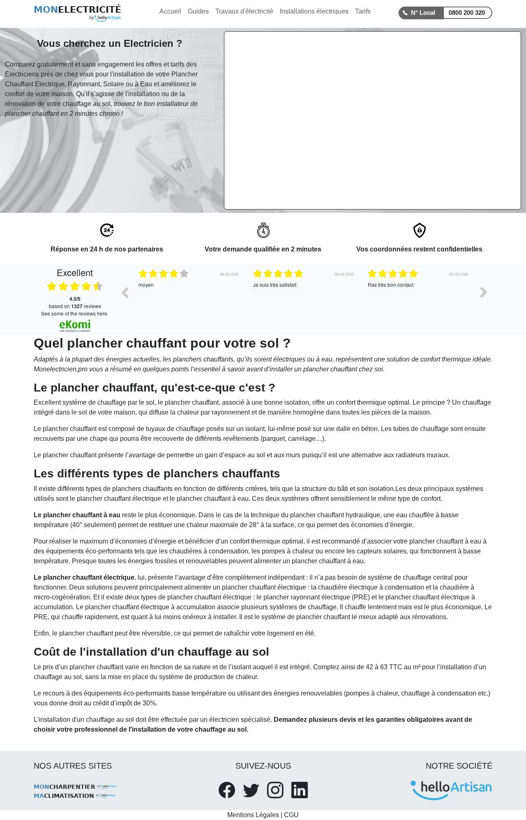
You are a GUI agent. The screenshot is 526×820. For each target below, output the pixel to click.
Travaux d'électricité (244, 11)
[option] (143, 298)
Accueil (170, 11)
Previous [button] (124, 292)
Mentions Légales (253, 814)
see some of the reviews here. (74, 313)
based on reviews (75, 302)
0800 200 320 (467, 12)
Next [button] (483, 292)
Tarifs (363, 11)
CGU (291, 814)
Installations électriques (314, 11)
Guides (198, 11)
